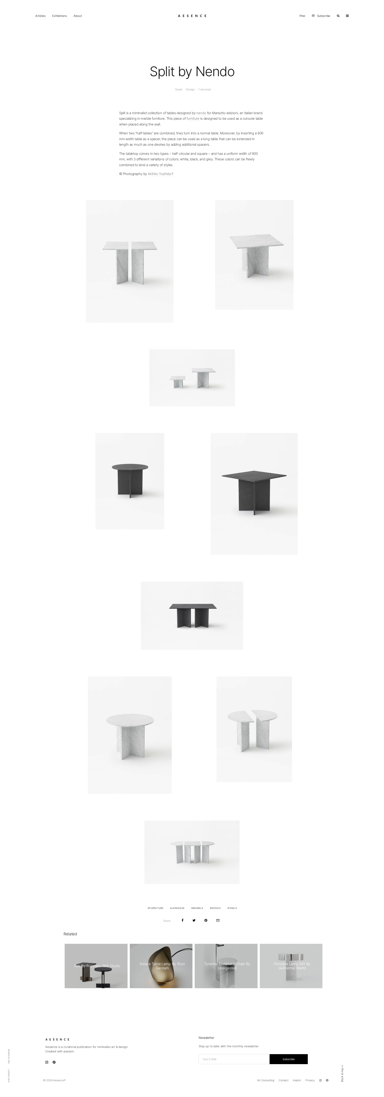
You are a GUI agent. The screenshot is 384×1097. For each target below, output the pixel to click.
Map (302, 15)
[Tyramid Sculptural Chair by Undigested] (226, 966)
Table (233, 908)
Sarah (178, 89)
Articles (40, 16)
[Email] (218, 920)
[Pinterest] (327, 1080)
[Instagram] (320, 1080)
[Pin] (205, 920)
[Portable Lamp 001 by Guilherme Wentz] (291, 966)
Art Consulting (265, 1080)
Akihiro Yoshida (159, 174)
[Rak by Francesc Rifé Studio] (96, 966)
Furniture (156, 908)
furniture (192, 118)
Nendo (216, 908)
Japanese (178, 908)
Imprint (297, 1080)
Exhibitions (59, 16)
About (78, 16)
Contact (283, 1080)
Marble (198, 908)
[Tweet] (194, 920)
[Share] (183, 920)
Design (190, 89)
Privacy (310, 1080)
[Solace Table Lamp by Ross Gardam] (161, 966)
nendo (201, 113)
